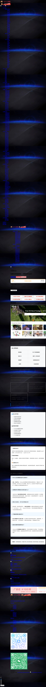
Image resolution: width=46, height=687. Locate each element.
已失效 (3, 679)
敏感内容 (3, 682)
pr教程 (15, 577)
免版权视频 (17, 586)
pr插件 (13, 577)
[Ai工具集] (18, 227)
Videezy (20, 547)
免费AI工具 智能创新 (28, 296)
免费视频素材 (30, 547)
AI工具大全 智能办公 (28, 299)
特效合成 (16, 560)
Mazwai (13, 586)
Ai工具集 (19, 672)
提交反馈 (2, 685)
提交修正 (3, 684)
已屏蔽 (3, 681)
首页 (11, 265)
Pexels (13, 569)
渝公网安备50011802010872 (36, 672)
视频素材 (14, 265)
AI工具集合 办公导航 (39, 299)
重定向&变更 (4, 680)
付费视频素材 (24, 547)
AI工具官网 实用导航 (16, 299)
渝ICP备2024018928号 (25, 672)
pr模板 (18, 577)
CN (14, 560)
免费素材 (16, 569)
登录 (14, 263)
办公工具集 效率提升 (39, 296)
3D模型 (12, 560)
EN (17, 547)
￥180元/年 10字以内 (16, 296)
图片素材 (19, 569)
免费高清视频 (22, 586)
